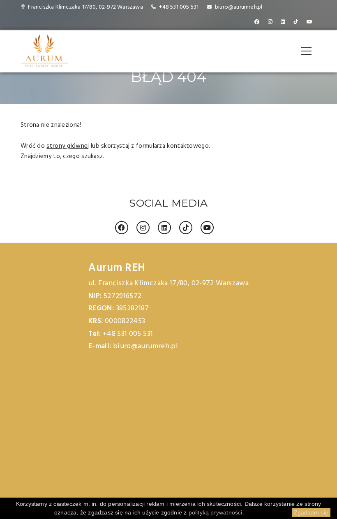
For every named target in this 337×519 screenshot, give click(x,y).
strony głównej (67, 146)
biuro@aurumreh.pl (238, 7)
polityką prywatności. (216, 512)
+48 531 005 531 (179, 7)
